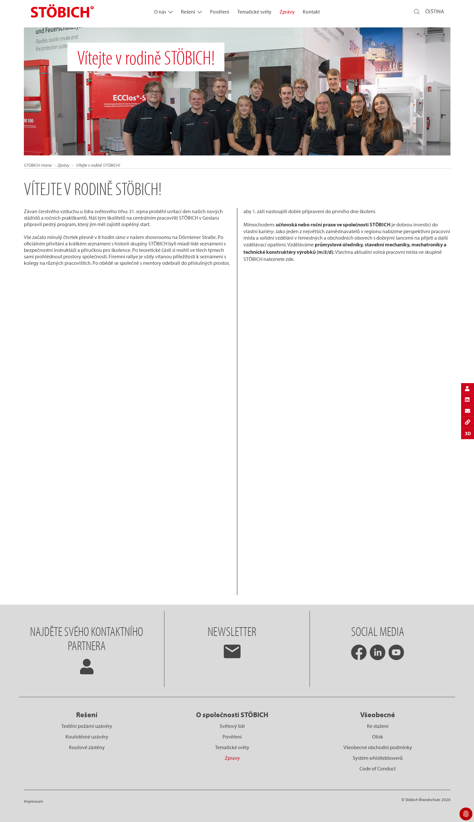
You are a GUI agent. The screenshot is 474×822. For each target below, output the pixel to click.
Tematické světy (254, 11)
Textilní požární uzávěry (86, 726)
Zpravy (232, 758)
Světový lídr (232, 726)
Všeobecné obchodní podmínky (377, 747)
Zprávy (287, 11)
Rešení (188, 11)
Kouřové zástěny (87, 747)
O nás (160, 11)
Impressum (33, 801)
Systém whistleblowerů (378, 758)
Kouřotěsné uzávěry (86, 736)
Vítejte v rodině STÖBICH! (97, 165)
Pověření (219, 11)
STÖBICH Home (38, 165)
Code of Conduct (378, 768)
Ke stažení (378, 726)
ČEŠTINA (434, 11)
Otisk (377, 736)
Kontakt (311, 11)
